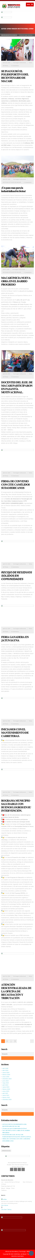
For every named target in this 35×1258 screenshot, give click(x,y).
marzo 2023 (5, 1087)
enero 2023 (5, 1091)
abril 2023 (5, 1085)
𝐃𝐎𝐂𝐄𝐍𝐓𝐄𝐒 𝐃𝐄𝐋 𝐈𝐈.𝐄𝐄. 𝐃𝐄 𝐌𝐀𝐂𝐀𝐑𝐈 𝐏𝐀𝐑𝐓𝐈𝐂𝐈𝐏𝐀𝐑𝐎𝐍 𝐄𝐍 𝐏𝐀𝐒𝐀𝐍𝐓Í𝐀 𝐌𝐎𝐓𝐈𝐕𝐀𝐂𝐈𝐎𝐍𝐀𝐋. (16, 387)
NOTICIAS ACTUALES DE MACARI (12, 182)
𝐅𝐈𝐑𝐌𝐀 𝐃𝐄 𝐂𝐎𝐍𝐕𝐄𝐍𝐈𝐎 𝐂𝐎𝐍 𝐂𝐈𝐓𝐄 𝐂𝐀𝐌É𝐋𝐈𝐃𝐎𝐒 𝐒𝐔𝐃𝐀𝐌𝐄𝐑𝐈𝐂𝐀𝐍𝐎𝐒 (15, 484)
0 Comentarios (15, 65)
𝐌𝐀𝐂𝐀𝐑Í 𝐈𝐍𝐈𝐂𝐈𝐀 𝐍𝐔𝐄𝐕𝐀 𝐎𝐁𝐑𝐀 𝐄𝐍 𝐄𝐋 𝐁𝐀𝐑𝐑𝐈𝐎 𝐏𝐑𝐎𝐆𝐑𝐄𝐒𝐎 (16, 281)
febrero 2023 (6, 1089)
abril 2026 (5, 1068)
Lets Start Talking (6, 1209)
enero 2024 (5, 1076)
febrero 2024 (6, 1074)
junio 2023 (5, 1081)
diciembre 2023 (7, 1078)
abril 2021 (5, 1093)
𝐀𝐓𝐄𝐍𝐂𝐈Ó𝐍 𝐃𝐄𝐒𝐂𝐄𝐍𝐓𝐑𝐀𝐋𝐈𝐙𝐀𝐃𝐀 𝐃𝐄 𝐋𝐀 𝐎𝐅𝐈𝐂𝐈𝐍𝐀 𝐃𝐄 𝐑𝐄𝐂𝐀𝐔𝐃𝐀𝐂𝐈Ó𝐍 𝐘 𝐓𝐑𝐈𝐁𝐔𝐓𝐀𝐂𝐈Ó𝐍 (16, 991)
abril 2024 (5, 1070)
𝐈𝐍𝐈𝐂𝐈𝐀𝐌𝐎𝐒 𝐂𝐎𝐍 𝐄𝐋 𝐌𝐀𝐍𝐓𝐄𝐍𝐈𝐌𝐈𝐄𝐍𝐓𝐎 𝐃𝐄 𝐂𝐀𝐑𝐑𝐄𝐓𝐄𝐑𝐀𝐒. (15, 733)
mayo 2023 (5, 1083)
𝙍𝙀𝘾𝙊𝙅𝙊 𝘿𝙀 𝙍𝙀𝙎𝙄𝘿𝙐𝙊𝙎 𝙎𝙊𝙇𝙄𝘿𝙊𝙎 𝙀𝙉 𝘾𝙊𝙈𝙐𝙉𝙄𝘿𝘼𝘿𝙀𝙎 (16, 576)
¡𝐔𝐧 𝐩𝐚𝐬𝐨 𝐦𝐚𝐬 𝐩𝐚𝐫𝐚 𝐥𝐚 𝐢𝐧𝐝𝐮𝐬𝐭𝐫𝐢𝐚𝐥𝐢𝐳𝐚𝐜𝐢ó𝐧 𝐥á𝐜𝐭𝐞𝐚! (13, 189)
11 (15, 1041)
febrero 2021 (6, 1097)
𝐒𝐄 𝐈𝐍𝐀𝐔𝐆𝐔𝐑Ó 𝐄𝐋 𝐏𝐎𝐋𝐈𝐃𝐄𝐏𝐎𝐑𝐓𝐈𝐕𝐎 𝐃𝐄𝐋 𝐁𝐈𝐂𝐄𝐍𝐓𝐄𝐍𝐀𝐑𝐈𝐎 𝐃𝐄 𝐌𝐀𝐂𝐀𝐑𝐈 (15, 76)
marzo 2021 (5, 1095)
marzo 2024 (5, 1072)
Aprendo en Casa (6, 1150)
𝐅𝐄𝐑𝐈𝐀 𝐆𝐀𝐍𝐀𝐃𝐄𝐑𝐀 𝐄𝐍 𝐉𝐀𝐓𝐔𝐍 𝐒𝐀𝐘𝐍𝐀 (15, 638)
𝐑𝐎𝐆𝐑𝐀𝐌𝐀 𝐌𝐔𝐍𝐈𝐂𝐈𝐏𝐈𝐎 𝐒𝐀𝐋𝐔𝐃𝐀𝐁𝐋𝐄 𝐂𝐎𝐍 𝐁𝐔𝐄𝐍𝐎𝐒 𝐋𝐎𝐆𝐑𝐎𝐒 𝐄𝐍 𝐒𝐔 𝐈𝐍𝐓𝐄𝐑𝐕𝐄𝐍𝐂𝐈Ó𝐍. (16, 805)
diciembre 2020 (6, 1099)
